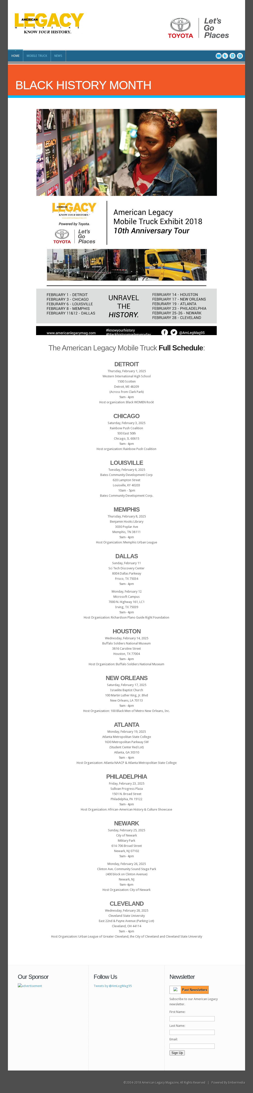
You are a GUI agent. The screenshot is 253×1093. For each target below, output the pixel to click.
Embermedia (236, 1082)
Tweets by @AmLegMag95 (113, 986)
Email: (173, 1039)
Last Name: (177, 1026)
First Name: (177, 1012)
